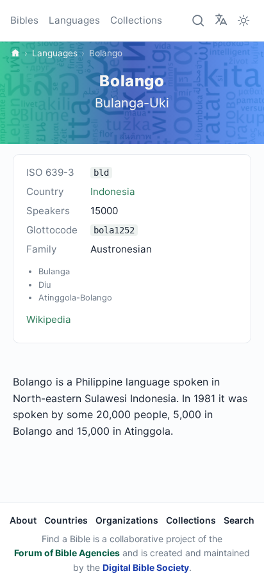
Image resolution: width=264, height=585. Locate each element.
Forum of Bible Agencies (67, 552)
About (23, 520)
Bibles (24, 20)
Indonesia (112, 191)
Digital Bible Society (146, 567)
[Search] (198, 20)
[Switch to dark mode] (243, 20)
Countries (66, 520)
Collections (136, 20)
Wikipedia (48, 319)
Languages (74, 20)
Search (239, 520)
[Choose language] (221, 20)
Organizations (126, 520)
